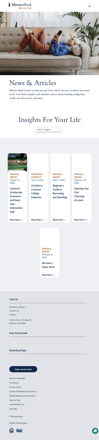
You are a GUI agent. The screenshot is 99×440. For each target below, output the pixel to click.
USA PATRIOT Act (17, 404)
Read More (15, 219)
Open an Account (23, 369)
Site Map (13, 408)
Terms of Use (14, 400)
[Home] (20, 5)
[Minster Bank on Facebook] (9, 340)
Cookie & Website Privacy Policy (23, 391)
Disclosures (14, 382)
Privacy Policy (15, 387)
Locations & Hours (17, 306)
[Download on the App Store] (9, 358)
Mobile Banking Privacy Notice (22, 395)
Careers (12, 314)
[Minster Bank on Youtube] (12, 340)
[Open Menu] (89, 5)
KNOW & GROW (14, 175)
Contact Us (14, 310)
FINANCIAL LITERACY (37, 175)
